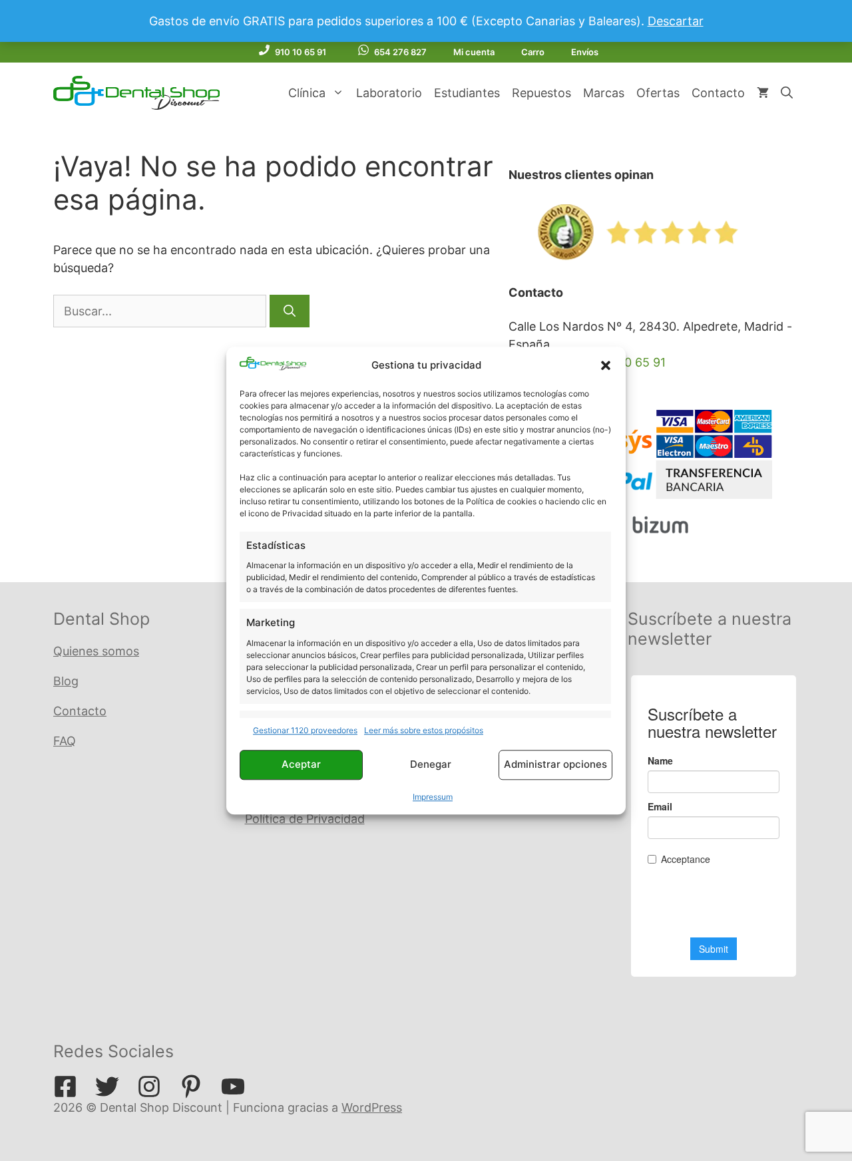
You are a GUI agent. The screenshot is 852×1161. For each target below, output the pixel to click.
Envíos (584, 52)
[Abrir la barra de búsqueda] (787, 93)
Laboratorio (389, 93)
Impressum (433, 797)
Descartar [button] (676, 21)
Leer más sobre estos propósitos (423, 730)
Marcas (603, 93)
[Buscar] (290, 311)
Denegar (430, 764)
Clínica (306, 93)
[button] (605, 365)
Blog (66, 681)
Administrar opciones (555, 764)
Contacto (718, 93)
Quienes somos (96, 651)
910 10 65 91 (300, 52)
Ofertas (658, 93)
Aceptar (301, 764)
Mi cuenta (474, 52)
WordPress (371, 1107)
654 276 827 (400, 52)
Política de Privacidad (305, 819)
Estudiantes (467, 93)
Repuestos (541, 93)
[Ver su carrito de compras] (763, 93)
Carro (532, 52)
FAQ (64, 741)
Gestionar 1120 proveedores (305, 730)
